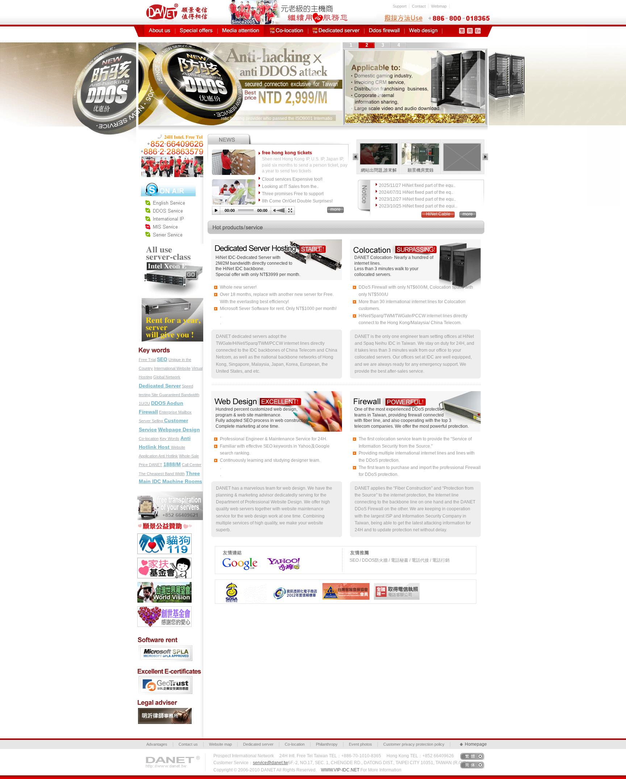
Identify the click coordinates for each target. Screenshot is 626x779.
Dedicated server (258, 744)
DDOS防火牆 (384, 31)
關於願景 (160, 31)
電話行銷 (441, 560)
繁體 (471, 756)
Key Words (169, 438)
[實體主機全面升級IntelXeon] (170, 246)
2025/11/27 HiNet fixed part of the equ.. (417, 185)
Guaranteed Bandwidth (179, 395)
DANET (155, 464)
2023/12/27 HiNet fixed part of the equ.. (417, 199)
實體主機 (336, 31)
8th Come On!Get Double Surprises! (297, 201)
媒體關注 (241, 31)
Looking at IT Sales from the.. (290, 186)
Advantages (156, 744)
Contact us (188, 744)
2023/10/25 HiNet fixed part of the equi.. (418, 206)
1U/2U (144, 403)
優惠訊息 (196, 31)
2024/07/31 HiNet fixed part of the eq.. (416, 192)
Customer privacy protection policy (414, 744)
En (478, 31)
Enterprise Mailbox (175, 412)
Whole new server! (238, 287)
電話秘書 (399, 560)
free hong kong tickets (287, 152)
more (335, 209)
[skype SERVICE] (168, 182)
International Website (172, 368)
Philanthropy (327, 744)
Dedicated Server (160, 386)
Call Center (191, 464)
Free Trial (147, 359)
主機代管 (287, 31)
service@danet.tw (270, 762)
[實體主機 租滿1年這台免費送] (170, 298)
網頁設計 (423, 31)
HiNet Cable (438, 214)
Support (399, 6)
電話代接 (420, 560)
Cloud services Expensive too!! (292, 179)
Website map (220, 744)
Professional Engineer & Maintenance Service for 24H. (273, 438)
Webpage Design (179, 429)
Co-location (149, 438)
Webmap (439, 6)
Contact (419, 6)
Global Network (166, 377)
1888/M (172, 464)
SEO (162, 359)
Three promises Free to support (293, 193)
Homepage (475, 744)
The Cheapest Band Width (162, 474)
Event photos (360, 744)
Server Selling (151, 421)
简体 (471, 765)
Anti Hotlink (168, 456)
